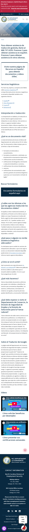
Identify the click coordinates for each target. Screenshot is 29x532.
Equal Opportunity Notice (12, 516)
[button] (22, 19)
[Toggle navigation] (27, 19)
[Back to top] (25, 450)
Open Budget (14, 524)
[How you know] (13, 14)
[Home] (9, 17)
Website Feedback (10, 519)
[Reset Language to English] (19, 14)
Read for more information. (19, 8)
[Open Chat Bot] (24, 528)
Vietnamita (6, 107)
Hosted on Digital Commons (14, 528)
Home (2, 39)
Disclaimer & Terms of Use (10, 522)
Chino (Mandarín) (8, 103)
